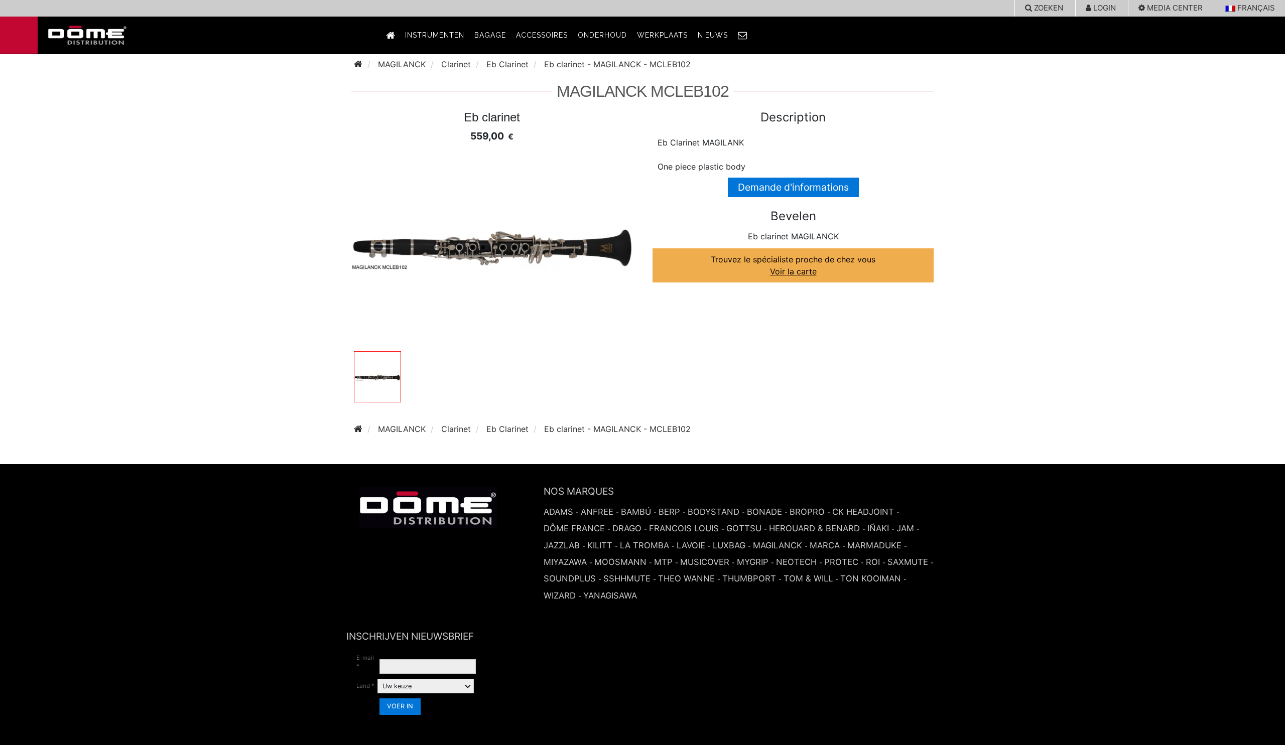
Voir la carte (793, 271)
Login (1103, 8)
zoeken (1047, 8)
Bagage (490, 35)
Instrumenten (434, 35)
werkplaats (662, 35)
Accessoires (542, 35)
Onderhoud (602, 35)
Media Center (1174, 8)
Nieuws (713, 35)
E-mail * (365, 662)
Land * (365, 685)
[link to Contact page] (743, 35)
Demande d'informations (793, 187)
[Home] (358, 64)
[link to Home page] (390, 35)
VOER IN (400, 706)
